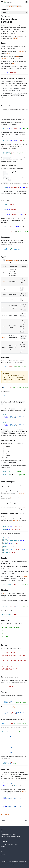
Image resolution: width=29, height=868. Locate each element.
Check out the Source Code (8, 844)
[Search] (26, 2)
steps (10, 497)
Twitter (3, 846)
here (17, 56)
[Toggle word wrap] (23, 128)
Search (3, 854)
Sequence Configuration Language (10, 836)
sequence (21, 493)
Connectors (4, 832)
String (3, 281)
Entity (3, 337)
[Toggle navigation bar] (2, 2)
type (14, 707)
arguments (15, 63)
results (16, 260)
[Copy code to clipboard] (26, 72)
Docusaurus (8, 863)
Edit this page (6, 814)
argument (24, 576)
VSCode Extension (22, 507)
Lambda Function (10, 407)
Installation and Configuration (9, 834)
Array (3, 326)
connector (4, 58)
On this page (5, 12)
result (8, 53)
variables (23, 497)
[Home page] (2, 6)
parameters (21, 51)
